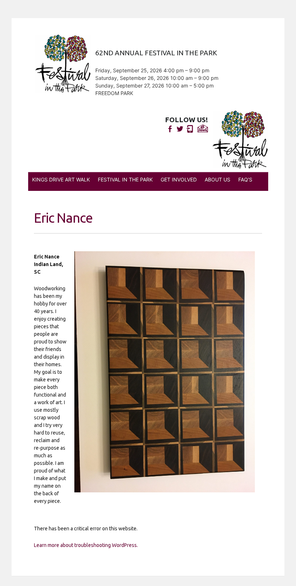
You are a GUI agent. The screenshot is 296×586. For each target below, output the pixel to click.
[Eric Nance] (164, 371)
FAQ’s (245, 179)
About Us (217, 179)
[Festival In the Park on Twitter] (180, 128)
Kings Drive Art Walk (61, 179)
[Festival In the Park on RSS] (190, 128)
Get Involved (179, 179)
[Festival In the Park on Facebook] (170, 128)
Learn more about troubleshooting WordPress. (86, 545)
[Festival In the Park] (240, 139)
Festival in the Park (125, 179)
